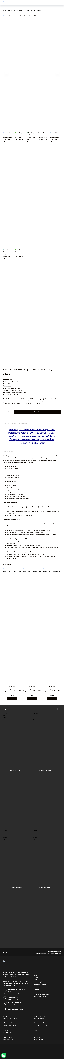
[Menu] (60, 2)
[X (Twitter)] (3, 952)
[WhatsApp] (9, 952)
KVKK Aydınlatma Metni (10, 1025)
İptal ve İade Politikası (9, 1023)
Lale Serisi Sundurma (14, 770)
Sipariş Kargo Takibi (40, 996)
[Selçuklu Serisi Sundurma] (5, 887)
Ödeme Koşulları (8, 1039)
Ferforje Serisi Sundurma (45, 887)
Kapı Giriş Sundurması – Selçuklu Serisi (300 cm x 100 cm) (32, 691)
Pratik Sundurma (39, 1018)
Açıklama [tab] (7, 423)
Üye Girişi (37, 1037)
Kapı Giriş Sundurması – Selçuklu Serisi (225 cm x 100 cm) (52, 691)
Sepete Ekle (37, 412)
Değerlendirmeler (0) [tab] (24, 423)
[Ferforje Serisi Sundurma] (35, 887)
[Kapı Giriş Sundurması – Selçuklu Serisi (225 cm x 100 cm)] (52, 626)
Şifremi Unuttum (39, 1039)
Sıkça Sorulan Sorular (40, 984)
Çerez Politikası (7, 1035)
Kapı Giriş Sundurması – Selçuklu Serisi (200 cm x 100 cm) (12, 691)
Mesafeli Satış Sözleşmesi (54, 951)
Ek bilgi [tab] (14, 423)
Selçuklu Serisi (12, 686)
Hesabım (36, 1033)
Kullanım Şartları (8, 1020)
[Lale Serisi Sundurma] (5, 770)
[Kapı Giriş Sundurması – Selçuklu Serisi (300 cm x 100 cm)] (32, 626)
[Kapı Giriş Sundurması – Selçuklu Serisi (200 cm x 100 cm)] (12, 626)
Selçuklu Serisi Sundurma (15, 887)
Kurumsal (37, 977)
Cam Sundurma (38, 1020)
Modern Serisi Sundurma (45, 770)
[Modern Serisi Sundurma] (35, 770)
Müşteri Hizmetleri (39, 980)
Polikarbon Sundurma (40, 1025)
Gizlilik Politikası (8, 1033)
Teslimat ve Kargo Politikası (42, 953)
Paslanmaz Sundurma (40, 1023)
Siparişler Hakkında (56, 953)
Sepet (35, 1035)
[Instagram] (6, 952)
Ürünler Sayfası (38, 982)
